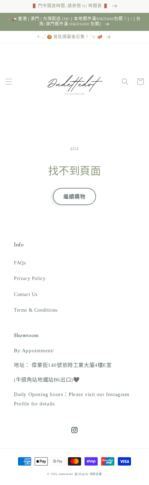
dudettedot (66, 474)
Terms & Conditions (36, 310)
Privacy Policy (29, 278)
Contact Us (25, 294)
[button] (8, 81)
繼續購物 (74, 196)
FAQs (20, 262)
